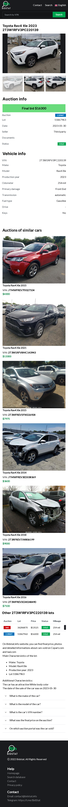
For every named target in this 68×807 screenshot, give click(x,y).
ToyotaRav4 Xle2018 (14, 534)
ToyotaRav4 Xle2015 (14, 285)
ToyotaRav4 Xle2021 (14, 347)
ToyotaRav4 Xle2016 (14, 597)
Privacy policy (14, 784)
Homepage (13, 773)
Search (48, 4)
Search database (16, 776)
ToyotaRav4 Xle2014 (14, 472)
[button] (60, 5)
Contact (37, 4)
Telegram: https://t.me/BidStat (23, 800)
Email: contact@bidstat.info (22, 796)
